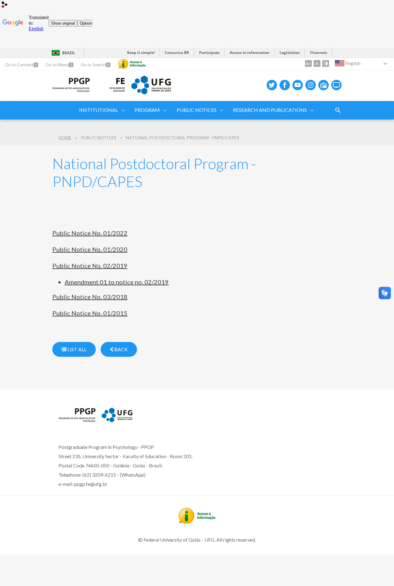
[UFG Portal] (151, 92)
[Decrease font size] (317, 63)
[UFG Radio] (323, 85)
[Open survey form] (338, 110)
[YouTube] (297, 85)
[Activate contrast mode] (325, 63)
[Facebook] (284, 85)
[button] (99, 110)
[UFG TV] (336, 85)
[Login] (4, 5)
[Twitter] (272, 85)
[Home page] (71, 90)
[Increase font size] (308, 63)
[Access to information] (132, 64)
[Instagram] (310, 85)
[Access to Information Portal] (197, 521)
